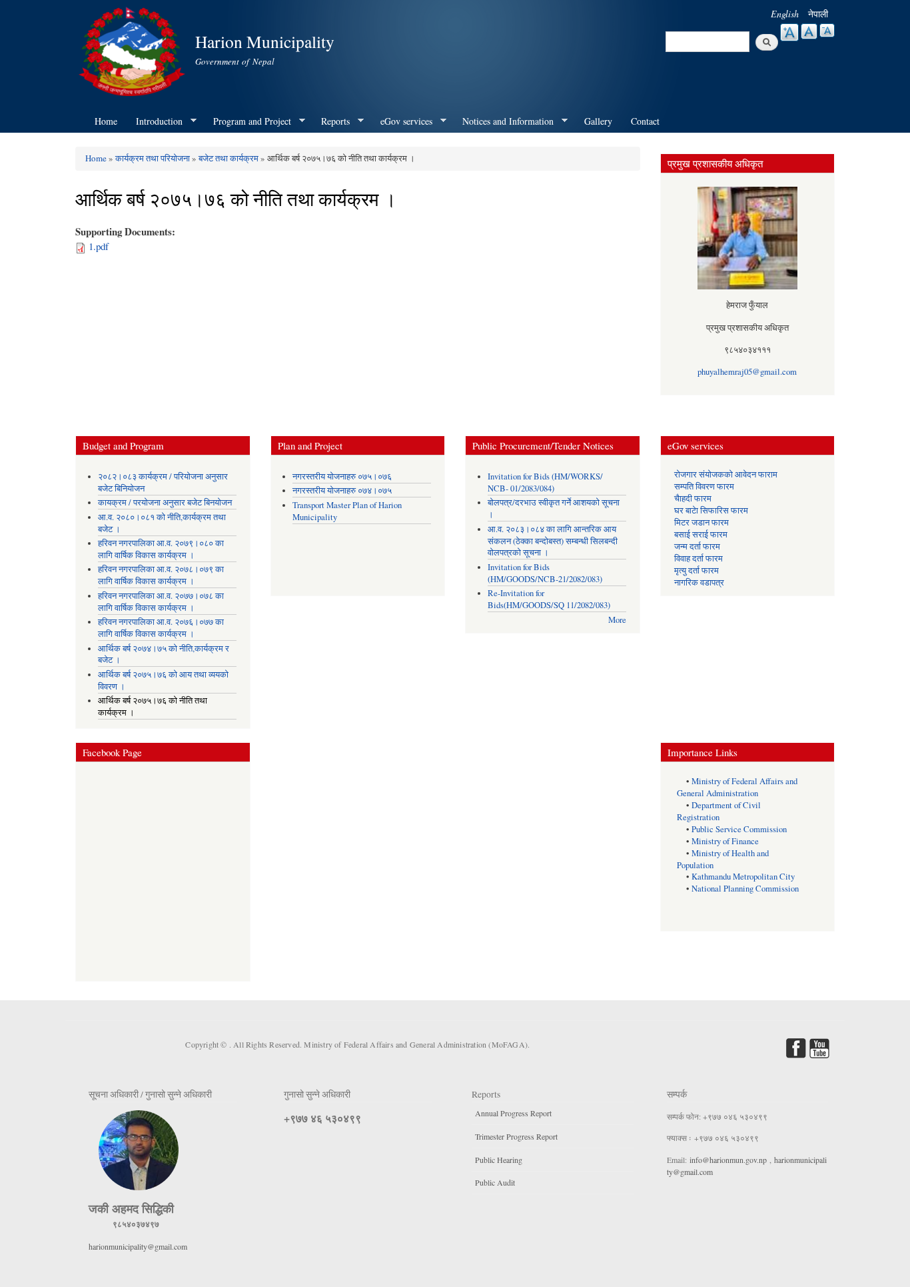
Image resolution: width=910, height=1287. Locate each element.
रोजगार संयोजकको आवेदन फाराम (725, 474)
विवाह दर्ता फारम (698, 558)
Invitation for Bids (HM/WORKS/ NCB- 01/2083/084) (545, 482)
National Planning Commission (745, 888)
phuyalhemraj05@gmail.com (747, 371)
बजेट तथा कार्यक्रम (228, 158)
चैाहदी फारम (692, 498)
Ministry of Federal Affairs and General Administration (742, 787)
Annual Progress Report (513, 1113)
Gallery (598, 121)
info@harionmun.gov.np (728, 1159)
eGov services (401, 121)
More (617, 619)
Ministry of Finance (725, 841)
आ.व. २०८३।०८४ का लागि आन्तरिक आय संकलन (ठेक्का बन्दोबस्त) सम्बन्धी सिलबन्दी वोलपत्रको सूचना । (553, 541)
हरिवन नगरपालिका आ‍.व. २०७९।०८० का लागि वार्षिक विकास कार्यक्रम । (161, 549)
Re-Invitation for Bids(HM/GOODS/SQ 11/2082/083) (549, 599)
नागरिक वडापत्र (699, 582)
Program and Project (247, 121)
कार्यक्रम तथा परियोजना (152, 158)
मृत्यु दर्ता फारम (696, 570)
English (785, 13)
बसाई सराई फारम (700, 534)
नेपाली (818, 13)
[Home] (133, 49)
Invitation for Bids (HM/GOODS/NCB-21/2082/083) (545, 573)
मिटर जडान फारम (701, 522)
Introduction (155, 121)
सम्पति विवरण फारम (704, 486)
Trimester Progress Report (516, 1136)
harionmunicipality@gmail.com (138, 1246)
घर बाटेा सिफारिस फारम (711, 510)
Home (106, 121)
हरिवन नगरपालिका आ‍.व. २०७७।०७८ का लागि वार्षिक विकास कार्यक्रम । (161, 601)
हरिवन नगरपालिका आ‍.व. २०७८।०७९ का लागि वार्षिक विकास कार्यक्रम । (161, 575)
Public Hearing (498, 1159)
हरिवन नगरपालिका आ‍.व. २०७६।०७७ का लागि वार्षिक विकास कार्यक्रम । (161, 627)
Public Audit (495, 1182)
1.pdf (99, 246)
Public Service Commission (739, 829)
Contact (645, 121)
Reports (331, 121)
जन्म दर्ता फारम (697, 546)
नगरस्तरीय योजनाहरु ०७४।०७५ (342, 490)
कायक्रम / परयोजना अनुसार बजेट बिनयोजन (165, 502)
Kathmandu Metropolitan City (743, 876)
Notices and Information (503, 121)
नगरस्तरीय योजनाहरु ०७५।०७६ (342, 476)
